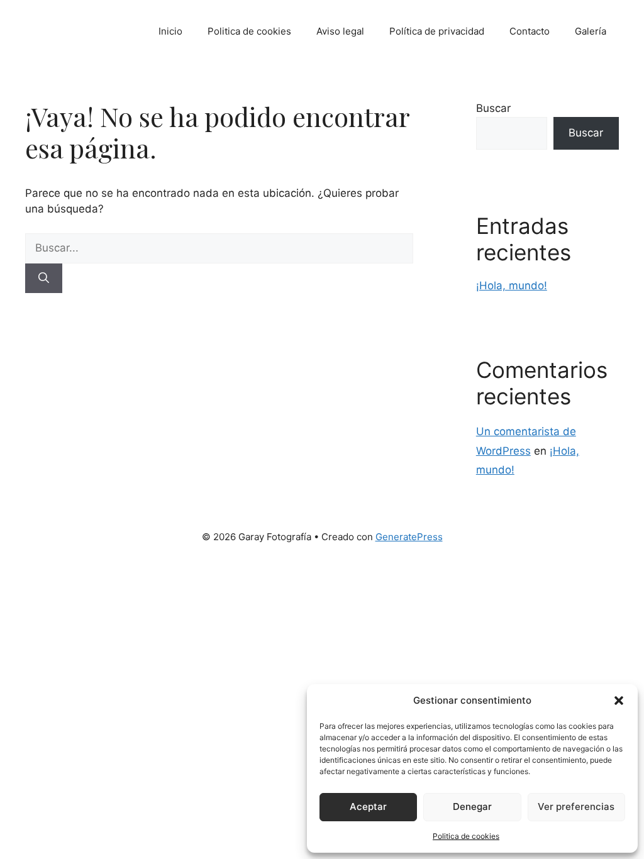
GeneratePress (409, 537)
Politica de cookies (466, 836)
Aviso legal (340, 31)
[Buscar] (43, 278)
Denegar (472, 806)
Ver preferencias (576, 806)
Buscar (493, 108)
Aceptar (368, 806)
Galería (590, 31)
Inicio (170, 31)
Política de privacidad (436, 31)
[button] (619, 700)
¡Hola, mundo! (511, 285)
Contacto (529, 31)
